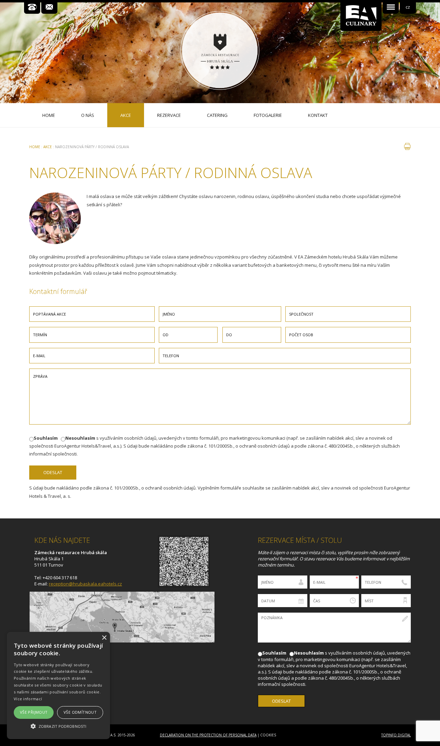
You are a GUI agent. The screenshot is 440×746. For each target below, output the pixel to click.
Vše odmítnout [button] (80, 712)
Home (34, 146)
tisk (407, 146)
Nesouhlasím (80, 438)
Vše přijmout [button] (34, 712)
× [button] (104, 637)
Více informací (28, 698)
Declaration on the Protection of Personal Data (208, 735)
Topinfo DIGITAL (396, 735)
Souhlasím (46, 438)
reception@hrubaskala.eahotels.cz (85, 584)
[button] (58, 726)
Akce (47, 146)
